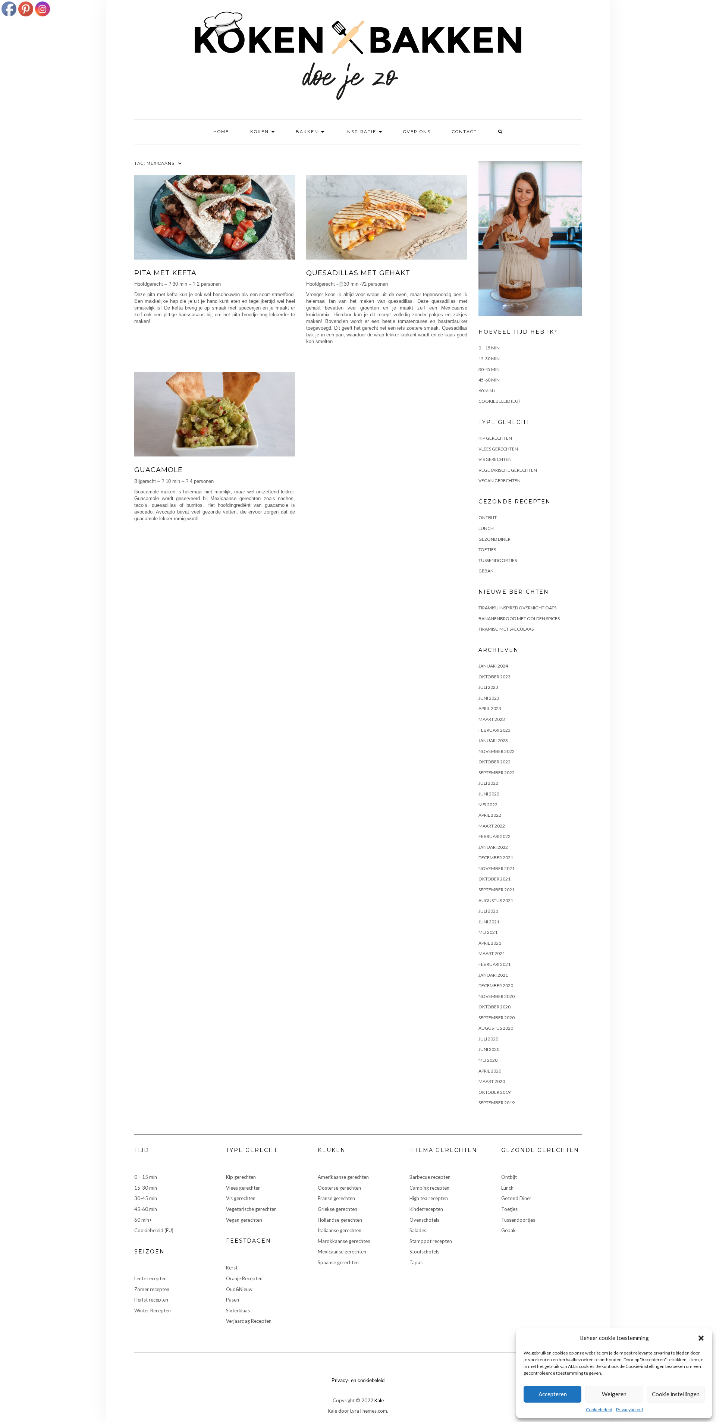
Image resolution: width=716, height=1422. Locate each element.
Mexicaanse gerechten (342, 1252)
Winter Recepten (152, 1310)
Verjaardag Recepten (248, 1321)
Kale (379, 1400)
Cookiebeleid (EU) (499, 401)
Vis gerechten (495, 459)
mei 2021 (487, 932)
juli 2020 (488, 1039)
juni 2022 (488, 794)
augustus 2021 (495, 900)
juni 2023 (488, 698)
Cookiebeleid (599, 1409)
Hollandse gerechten (340, 1220)
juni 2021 (488, 922)
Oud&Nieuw (239, 1289)
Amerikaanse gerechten (343, 1177)
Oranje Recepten (244, 1278)
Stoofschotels (424, 1252)
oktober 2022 (494, 762)
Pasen (232, 1300)
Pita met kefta (165, 273)
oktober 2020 (494, 1007)
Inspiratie (361, 131)
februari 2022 (494, 836)
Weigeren (614, 1394)
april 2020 (489, 1071)
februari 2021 (494, 964)
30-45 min (489, 369)
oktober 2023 (494, 676)
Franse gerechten (336, 1198)
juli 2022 (488, 783)
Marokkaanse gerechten (344, 1241)
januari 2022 (493, 847)
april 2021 (489, 943)
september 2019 (496, 1102)
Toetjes (487, 549)
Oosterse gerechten (339, 1188)
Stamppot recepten (430, 1241)
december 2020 (495, 985)
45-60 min (489, 380)
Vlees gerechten (498, 449)
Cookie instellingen (676, 1394)
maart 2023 (491, 719)
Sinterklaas (238, 1310)
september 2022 (496, 772)
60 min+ (487, 390)
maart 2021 (491, 953)
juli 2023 (488, 687)
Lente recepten (150, 1278)
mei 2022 (487, 804)
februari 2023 (494, 730)
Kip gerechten (495, 438)
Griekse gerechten (337, 1209)
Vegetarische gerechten (507, 470)
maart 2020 (491, 1081)
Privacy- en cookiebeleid (358, 1380)
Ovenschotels (424, 1220)
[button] (701, 1338)
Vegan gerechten (499, 480)
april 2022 (489, 815)
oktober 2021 (494, 879)
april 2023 (489, 708)
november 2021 (496, 868)
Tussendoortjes (497, 560)
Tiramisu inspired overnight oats (517, 607)
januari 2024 (493, 666)
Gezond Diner (494, 539)
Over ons (417, 131)
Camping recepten (429, 1188)
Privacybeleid (629, 1409)
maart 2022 (491, 826)
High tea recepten (428, 1198)
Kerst (232, 1268)
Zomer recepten (151, 1289)
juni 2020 (488, 1049)
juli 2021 (488, 911)
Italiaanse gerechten (339, 1230)
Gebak (485, 571)
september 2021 (496, 889)
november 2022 (496, 751)
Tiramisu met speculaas (506, 629)
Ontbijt (487, 517)
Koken (260, 131)
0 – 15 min (489, 348)
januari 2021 (493, 975)
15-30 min (489, 358)
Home (221, 131)
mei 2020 (487, 1060)
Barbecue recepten (429, 1177)
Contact (464, 131)
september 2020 (496, 1017)
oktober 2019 (494, 1092)
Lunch (486, 528)
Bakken (308, 131)
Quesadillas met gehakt (358, 273)
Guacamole (158, 470)
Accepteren (552, 1394)
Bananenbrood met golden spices (519, 618)
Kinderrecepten (426, 1209)
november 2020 (496, 996)
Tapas (416, 1262)
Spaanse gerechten (338, 1262)
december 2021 (495, 857)
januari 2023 (493, 740)
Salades (417, 1230)
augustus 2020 (495, 1028)
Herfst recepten (151, 1300)
